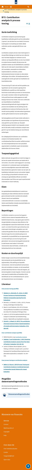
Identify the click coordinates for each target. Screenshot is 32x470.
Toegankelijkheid (9, 456)
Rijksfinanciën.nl (9, 428)
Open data (7, 459)
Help (5, 435)
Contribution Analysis (21, 337)
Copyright (7, 432)
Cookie (6, 452)
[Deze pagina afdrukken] (29, 23)
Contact (6, 424)
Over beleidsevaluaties (10, 449)
